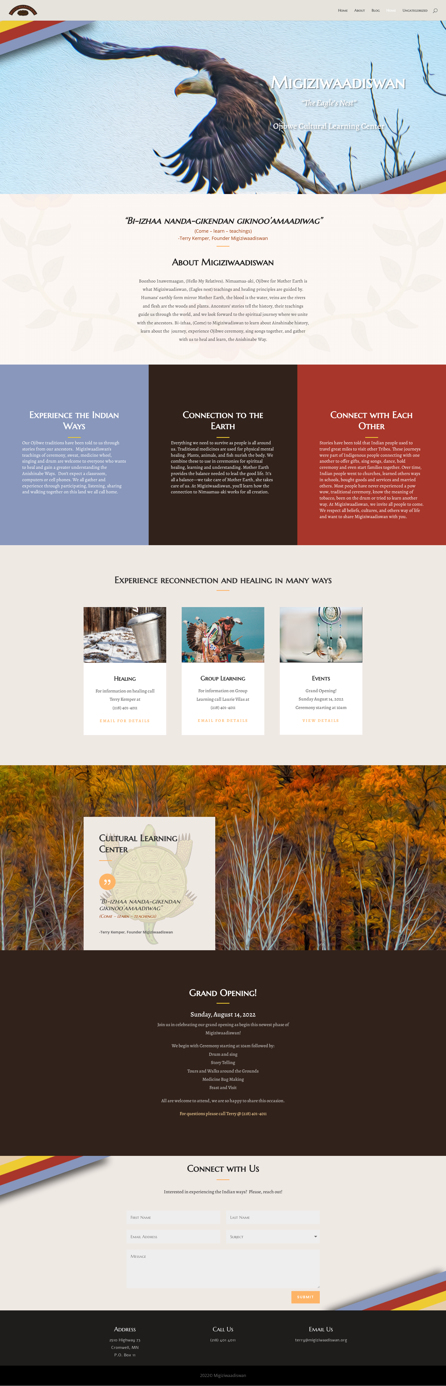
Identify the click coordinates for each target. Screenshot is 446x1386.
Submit (305, 1297)
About (359, 11)
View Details (320, 720)
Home (343, 11)
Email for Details (125, 721)
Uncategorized (415, 11)
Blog (376, 11)
